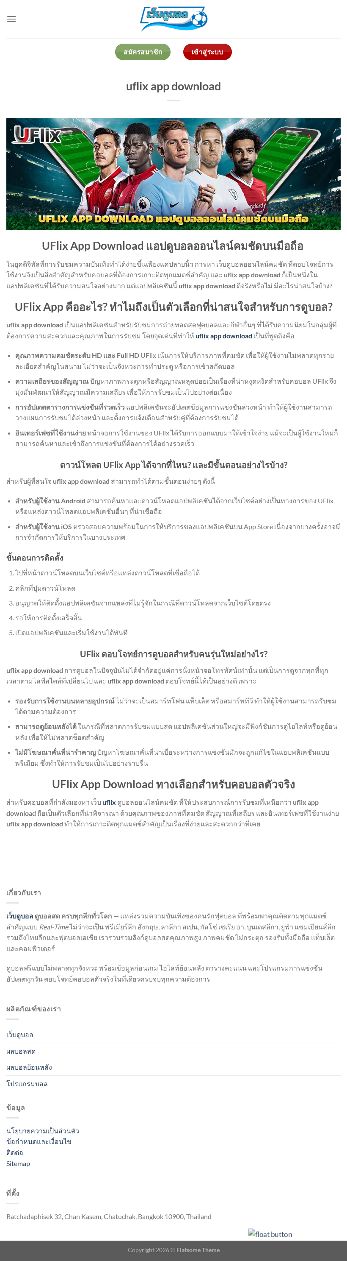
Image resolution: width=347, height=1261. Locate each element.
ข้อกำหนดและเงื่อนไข (39, 1141)
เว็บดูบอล (19, 916)
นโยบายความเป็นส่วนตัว (42, 1131)
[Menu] (11, 18)
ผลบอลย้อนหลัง (29, 1067)
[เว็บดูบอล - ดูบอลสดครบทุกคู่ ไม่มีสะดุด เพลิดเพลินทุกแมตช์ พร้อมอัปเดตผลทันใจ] (173, 19)
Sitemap (18, 1163)
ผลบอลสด (21, 1051)
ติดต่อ (14, 1152)
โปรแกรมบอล (27, 1084)
